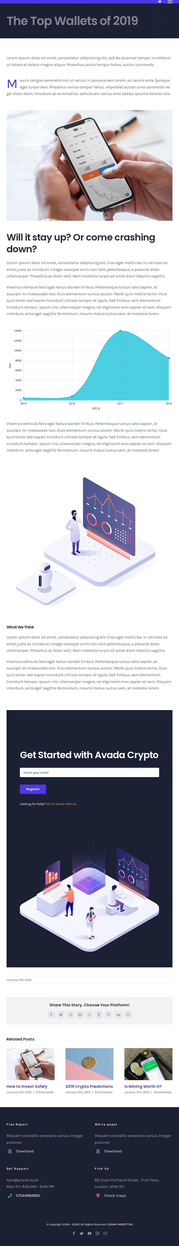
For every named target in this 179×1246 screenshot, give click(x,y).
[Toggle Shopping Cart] (159, 1)
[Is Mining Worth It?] (148, 1064)
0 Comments (44, 1092)
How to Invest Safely (27, 1086)
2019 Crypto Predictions (89, 1086)
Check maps (115, 1195)
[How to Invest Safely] (31, 1064)
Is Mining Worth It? (143, 1086)
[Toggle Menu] (170, 1)
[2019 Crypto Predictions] (89, 1064)
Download (25, 1151)
